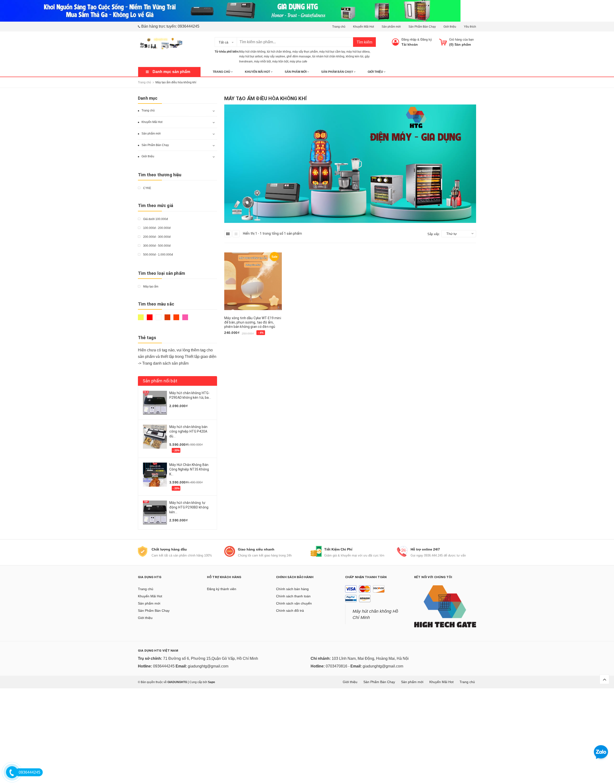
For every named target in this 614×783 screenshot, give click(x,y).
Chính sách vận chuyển (294, 603)
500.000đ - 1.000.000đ (157, 254)
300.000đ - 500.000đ (156, 245)
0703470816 (336, 666)
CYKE (146, 188)
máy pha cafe (298, 61)
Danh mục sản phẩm (171, 72)
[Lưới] (227, 233)
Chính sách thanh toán (293, 596)
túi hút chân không (279, 51)
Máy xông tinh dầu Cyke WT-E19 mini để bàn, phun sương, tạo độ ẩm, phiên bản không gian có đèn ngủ (252, 322)
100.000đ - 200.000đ (156, 228)
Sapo (211, 682)
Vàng (141, 319)
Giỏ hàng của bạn (461, 39)
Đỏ (150, 319)
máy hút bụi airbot (250, 56)
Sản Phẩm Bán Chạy (422, 26)
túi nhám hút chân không (328, 56)
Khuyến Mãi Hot (363, 26)
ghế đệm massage (299, 56)
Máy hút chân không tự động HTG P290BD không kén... (188, 507)
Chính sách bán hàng (292, 589)
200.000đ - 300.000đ (156, 237)
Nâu (168, 319)
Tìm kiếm (364, 42)
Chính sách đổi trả (290, 610)
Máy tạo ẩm (150, 286)
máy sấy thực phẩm (305, 51)
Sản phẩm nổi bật (160, 380)
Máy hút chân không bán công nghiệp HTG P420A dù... (188, 431)
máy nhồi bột (262, 61)
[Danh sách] (236, 233)
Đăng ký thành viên (221, 589)
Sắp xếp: (433, 234)
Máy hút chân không (252, 51)
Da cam (176, 319)
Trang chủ (338, 26)
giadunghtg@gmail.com (208, 666)
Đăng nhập (408, 39)
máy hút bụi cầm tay (332, 51)
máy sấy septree (274, 56)
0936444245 (188, 26)
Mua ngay (234, 341)
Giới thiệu (449, 26)
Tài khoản (409, 44)
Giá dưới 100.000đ (155, 219)
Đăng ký (426, 39)
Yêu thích (470, 26)
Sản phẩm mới (391, 26)
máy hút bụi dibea (358, 51)
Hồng (185, 319)
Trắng (159, 319)
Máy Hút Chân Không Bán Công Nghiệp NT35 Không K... (189, 469)
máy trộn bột (280, 61)
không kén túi (354, 56)
